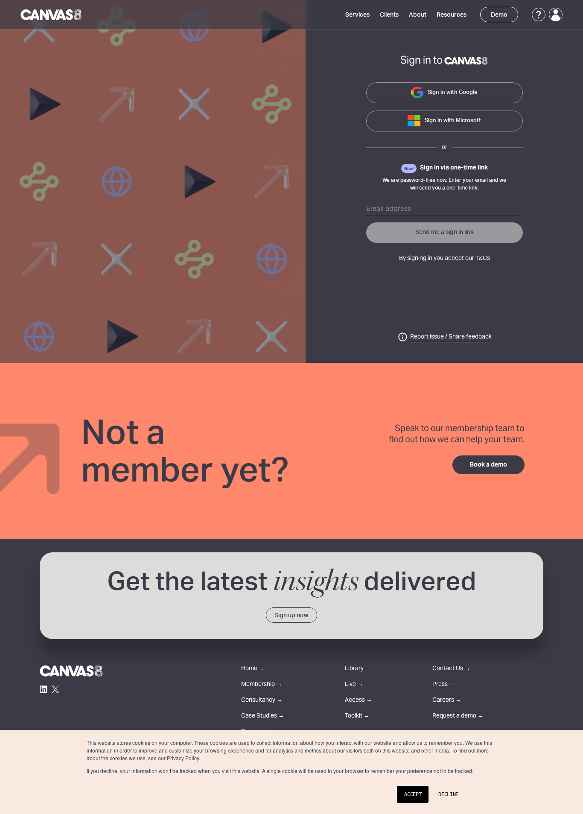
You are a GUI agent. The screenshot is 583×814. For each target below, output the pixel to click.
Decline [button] (448, 794)
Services (357, 15)
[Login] (556, 14)
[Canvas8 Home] (51, 14)
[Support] (538, 14)
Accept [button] (412, 794)
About (417, 15)
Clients (389, 15)
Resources (451, 15)
